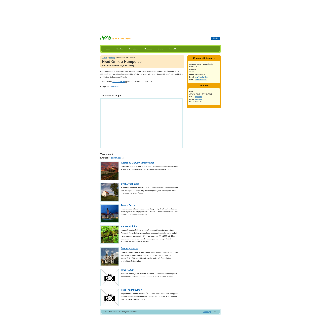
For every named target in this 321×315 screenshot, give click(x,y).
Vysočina (198, 97)
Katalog (119, 49)
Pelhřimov (199, 99)
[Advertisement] (160, 15)
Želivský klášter (129, 248)
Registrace (133, 49)
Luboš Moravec (118, 82)
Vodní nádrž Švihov (131, 290)
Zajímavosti (114, 86)
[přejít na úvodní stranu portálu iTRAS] (115, 37)
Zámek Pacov (128, 205)
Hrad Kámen (127, 270)
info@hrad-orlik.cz (201, 77)
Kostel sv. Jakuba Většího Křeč (137, 163)
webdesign (207, 312)
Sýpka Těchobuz (130, 184)
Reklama (148, 49)
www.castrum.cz (201, 80)
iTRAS (104, 58)
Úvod (108, 49)
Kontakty (173, 49)
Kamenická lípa (129, 226)
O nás (160, 49)
